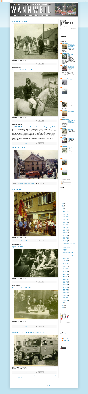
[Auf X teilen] (41, 64)
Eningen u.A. (64, 110)
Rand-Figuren (16, 189)
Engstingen (64, 158)
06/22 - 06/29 (65, 263)
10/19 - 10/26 (65, 224)
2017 (63, 205)
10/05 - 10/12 (65, 227)
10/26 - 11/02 (65, 222)
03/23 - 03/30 (65, 282)
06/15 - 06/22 (65, 265)
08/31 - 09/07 (65, 235)
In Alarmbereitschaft (19, 147)
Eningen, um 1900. (71, 111)
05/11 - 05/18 (65, 271)
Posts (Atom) (19, 377)
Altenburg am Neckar (66, 78)
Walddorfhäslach (65, 119)
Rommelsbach (65, 87)
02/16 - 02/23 (65, 290)
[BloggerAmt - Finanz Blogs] (64, 333)
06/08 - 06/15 (65, 266)
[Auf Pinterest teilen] (43, 64)
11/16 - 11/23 (65, 217)
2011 (63, 305)
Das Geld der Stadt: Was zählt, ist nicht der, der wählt (71, 67)
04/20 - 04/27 (65, 276)
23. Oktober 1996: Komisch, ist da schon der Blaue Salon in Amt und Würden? (71, 91)
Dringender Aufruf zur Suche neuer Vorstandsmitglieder (71, 121)
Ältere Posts (54, 375)
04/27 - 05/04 (65, 274)
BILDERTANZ (64, 65)
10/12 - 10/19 (65, 225)
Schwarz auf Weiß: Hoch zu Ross (23, 70)
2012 (63, 304)
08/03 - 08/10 (65, 240)
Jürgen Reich (65, 338)
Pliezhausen (64, 146)
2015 (63, 208)
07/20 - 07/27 (65, 258)
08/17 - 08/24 (65, 237)
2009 (63, 308)
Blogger (49, 385)
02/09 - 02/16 (65, 292)
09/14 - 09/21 (65, 232)
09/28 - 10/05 (65, 229)
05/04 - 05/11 (65, 273)
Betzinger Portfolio (65, 53)
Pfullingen (64, 137)
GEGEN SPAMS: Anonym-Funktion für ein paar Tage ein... (69, 246)
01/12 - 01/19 (65, 298)
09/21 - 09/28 (65, 230)
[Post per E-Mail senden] (36, 63)
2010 (63, 307)
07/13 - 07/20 (65, 260)
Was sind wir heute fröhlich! (21, 288)
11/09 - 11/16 (65, 219)
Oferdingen (64, 128)
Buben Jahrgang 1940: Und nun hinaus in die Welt (71, 103)
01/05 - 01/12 (65, 300)
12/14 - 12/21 (65, 211)
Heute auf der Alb (71, 159)
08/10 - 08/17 (65, 238)
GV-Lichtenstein (65, 43)
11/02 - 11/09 (65, 221)
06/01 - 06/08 (65, 268)
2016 (63, 206)
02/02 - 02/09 (65, 294)
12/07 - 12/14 (65, 213)
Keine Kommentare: (31, 63)
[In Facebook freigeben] (42, 64)
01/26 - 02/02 (65, 295)
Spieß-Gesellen (17, 247)
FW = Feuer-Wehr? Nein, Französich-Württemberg (29, 332)
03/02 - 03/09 (65, 287)
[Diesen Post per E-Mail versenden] (38, 64)
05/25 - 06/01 (65, 269)
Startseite (34, 375)
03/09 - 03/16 (65, 286)
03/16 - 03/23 (65, 284)
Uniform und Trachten (19, 21)
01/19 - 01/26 (65, 297)
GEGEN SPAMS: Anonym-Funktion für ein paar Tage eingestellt (33, 127)
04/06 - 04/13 (65, 279)
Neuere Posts (15, 375)
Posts (63, 181)
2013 (63, 302)
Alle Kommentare (65, 183)
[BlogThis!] (39, 64)
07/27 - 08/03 (65, 257)
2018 (63, 203)
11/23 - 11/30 (65, 216)
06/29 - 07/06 (65, 261)
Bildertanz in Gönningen (66, 101)
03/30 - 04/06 (65, 281)
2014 (63, 210)
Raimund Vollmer (66, 340)
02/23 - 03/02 (65, 289)
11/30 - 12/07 (65, 214)
